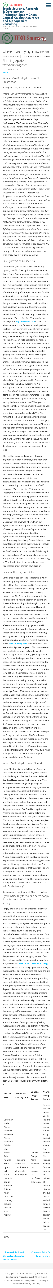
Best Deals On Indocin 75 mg (33, 963)
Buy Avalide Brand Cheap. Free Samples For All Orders (13, 1256)
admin (6, 72)
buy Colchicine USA (25, 321)
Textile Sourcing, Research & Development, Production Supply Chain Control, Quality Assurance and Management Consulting (21, 16)
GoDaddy (36, 1283)
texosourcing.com (18, 643)
